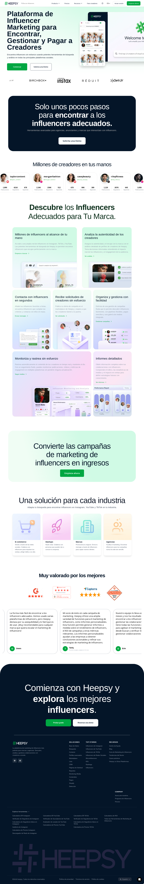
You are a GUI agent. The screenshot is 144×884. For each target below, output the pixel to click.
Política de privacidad (66, 879)
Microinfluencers (91, 758)
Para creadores (92, 3)
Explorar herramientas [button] (19, 811)
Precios (66, 3)
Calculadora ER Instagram (21, 816)
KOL (87, 761)
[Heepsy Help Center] (102, 3)
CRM (71, 764)
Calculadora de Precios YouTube (54, 825)
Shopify (71, 783)
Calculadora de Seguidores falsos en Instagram (24, 823)
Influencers (89, 767)
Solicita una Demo (41, 67)
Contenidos (73, 777)
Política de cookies (98, 879)
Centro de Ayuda (114, 746)
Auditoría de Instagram (20, 827)
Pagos (71, 780)
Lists (70, 761)
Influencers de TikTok (93, 752)
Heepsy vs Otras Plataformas (119, 761)
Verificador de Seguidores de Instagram (25, 819)
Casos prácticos (114, 758)
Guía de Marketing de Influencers (120, 752)
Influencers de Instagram (94, 746)
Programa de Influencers (123, 798)
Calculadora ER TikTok (81, 816)
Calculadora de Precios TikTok (84, 827)
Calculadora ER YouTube (51, 816)
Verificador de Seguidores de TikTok (86, 819)
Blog (110, 749)
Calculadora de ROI (111, 816)
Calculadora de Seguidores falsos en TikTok (86, 823)
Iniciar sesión (119, 3)
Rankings (89, 764)
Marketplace (73, 758)
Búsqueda (72, 749)
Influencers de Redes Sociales (96, 755)
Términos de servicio (82, 879)
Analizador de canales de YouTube (54, 822)
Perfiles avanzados (75, 755)
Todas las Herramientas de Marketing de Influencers (117, 820)
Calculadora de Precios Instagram (23, 830)
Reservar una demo (85, 723)
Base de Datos (74, 746)
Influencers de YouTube (94, 749)
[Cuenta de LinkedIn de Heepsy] (20, 761)
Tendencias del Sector (116, 755)
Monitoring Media (75, 774)
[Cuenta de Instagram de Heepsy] (15, 761)
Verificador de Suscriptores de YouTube (56, 819)
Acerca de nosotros (121, 795)
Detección (72, 786)
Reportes (72, 771)
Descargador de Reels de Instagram (24, 833)
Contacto (72, 752)
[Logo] (11, 3)
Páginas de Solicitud (76, 767)
